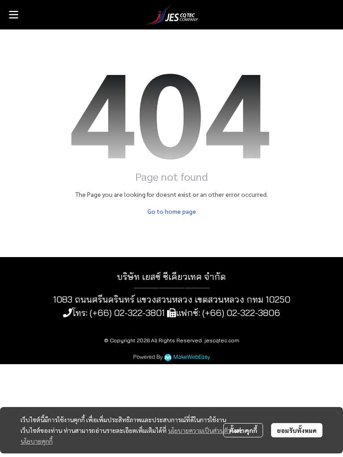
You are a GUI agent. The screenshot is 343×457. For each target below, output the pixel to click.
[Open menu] (13, 15)
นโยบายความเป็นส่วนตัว (199, 430)
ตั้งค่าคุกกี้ (243, 430)
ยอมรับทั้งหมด (297, 430)
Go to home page (171, 211)
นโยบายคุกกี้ (37, 441)
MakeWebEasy (191, 357)
